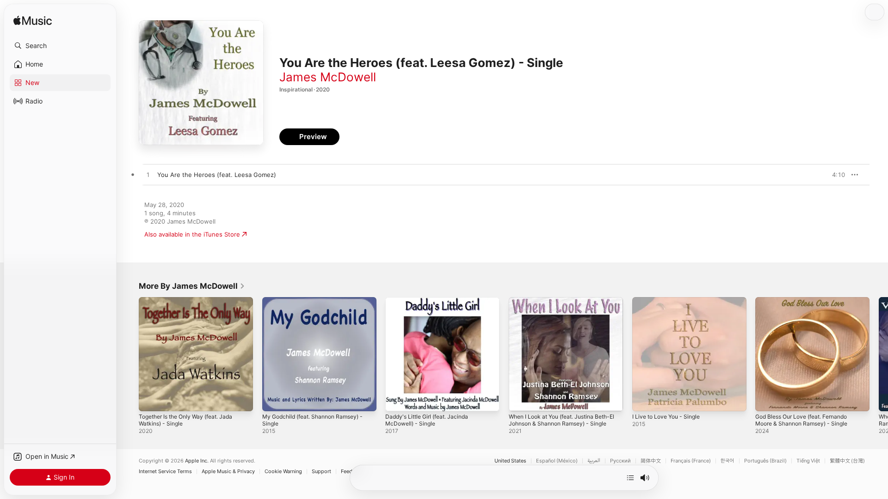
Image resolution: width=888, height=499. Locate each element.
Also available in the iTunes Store (192, 234)
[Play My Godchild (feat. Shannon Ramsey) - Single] (274, 400)
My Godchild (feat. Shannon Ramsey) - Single (318, 304)
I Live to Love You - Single (670, 300)
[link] (192, 286)
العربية (593, 460)
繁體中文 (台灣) (847, 460)
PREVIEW (835, 174)
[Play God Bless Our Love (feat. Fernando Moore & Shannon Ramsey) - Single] (767, 400)
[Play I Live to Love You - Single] (644, 400)
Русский (620, 460)
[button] (60, 46)
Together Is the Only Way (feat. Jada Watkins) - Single (191, 304)
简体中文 (651, 460)
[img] (32, 21)
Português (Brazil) (765, 460)
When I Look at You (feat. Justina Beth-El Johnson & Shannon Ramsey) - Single (565, 308)
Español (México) (557, 460)
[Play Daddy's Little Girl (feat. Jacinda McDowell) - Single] (397, 400)
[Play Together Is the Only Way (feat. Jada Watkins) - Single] (150, 400)
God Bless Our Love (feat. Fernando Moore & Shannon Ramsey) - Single (807, 304)
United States (510, 460)
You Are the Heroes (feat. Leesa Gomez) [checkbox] (216, 174)
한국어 (727, 460)
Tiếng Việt (808, 460)
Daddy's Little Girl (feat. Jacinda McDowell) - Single (431, 304)
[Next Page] (878, 354)
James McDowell (327, 77)
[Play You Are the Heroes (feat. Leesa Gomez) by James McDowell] (148, 175)
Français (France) (691, 460)
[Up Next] (630, 477)
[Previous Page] (129, 354)
